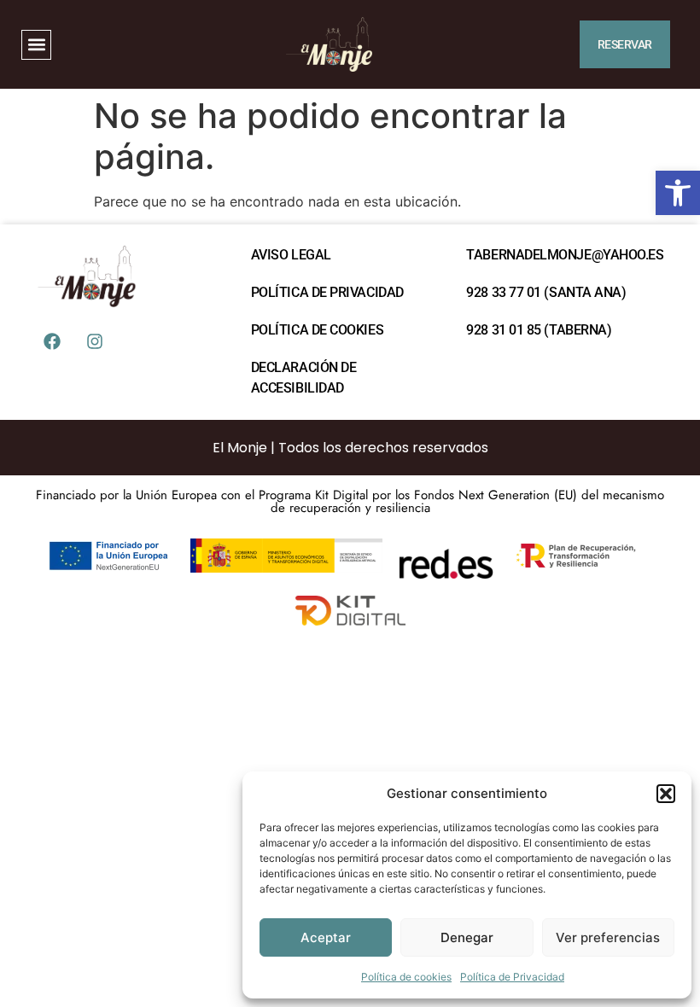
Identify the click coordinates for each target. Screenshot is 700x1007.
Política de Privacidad (512, 976)
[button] (678, 193)
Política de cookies (406, 976)
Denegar (466, 937)
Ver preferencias (608, 937)
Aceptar (325, 937)
